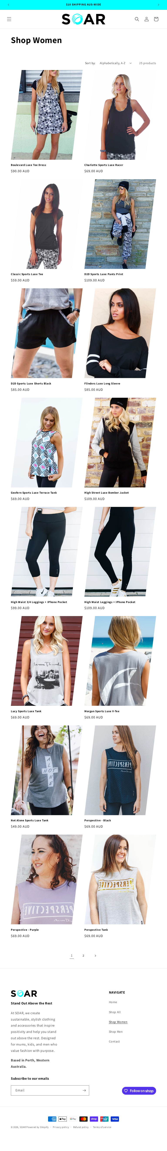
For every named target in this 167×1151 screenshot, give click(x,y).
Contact (114, 1041)
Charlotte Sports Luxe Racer (103, 165)
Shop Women (118, 1022)
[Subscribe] (84, 1090)
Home (113, 1002)
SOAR (23, 1127)
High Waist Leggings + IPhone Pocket (109, 602)
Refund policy (81, 1127)
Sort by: (90, 63)
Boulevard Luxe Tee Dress (28, 165)
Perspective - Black (97, 820)
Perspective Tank (96, 930)
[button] (9, 19)
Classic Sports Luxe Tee (27, 274)
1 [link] (72, 955)
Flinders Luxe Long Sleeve (102, 383)
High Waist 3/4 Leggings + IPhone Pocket (39, 602)
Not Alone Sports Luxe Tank (29, 820)
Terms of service (102, 1127)
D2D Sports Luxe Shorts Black (31, 383)
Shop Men (116, 1032)
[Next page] (95, 956)
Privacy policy (61, 1127)
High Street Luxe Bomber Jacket (106, 492)
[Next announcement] (158, 5)
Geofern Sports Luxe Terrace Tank (34, 492)
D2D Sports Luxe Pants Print (103, 274)
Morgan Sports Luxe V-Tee (101, 711)
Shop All (115, 1012)
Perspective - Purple (25, 930)
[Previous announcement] (8, 5)
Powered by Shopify (37, 1127)
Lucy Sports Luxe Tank (26, 711)
